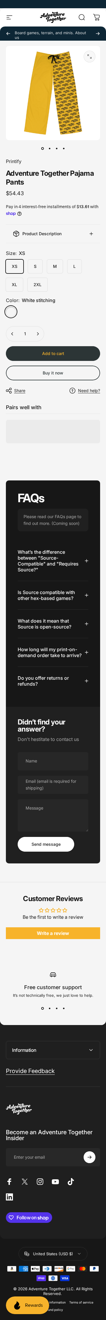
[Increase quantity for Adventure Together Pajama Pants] (38, 333)
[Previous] (8, 33)
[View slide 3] (56, 1008)
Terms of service (81, 1302)
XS (14, 266)
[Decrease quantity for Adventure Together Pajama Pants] (12, 333)
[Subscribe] (89, 1157)
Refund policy (53, 1310)
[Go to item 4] (63, 148)
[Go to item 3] (56, 148)
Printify (13, 161)
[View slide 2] (49, 1008)
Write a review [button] (53, 933)
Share (19, 390)
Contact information (51, 1302)
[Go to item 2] (49, 148)
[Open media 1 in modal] (89, 56)
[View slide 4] (63, 1008)
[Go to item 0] (42, 148)
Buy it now (53, 372)
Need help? (89, 390)
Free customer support (53, 987)
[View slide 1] (42, 1008)
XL (14, 284)
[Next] (97, 33)
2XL (38, 284)
